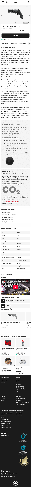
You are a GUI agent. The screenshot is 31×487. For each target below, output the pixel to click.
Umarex (3, 417)
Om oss (18, 380)
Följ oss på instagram (9, 476)
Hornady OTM (4, 425)
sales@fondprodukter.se (10, 473)
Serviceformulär (5, 435)
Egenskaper (14, 43)
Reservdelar (19, 415)
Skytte (9, 6)
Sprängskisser (19, 413)
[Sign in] (28, 2)
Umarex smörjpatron (11, 201)
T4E (13, 6)
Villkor (2, 400)
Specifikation (23, 43)
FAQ (17, 382)
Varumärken (4, 380)
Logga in (15, 35)
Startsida (3, 6)
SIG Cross (3, 415)
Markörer (19, 6)
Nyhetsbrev (19, 392)
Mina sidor (18, 384)
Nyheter (3, 382)
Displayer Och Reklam (6, 421)
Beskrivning (5, 43)
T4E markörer (26, 6)
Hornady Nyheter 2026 (7, 413)
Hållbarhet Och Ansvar (22, 390)
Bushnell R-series (5, 423)
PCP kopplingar (5, 419)
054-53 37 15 (6, 471)
